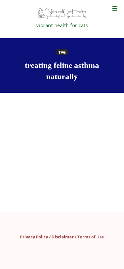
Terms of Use (90, 237)
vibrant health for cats (62, 25)
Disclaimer (63, 237)
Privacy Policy (34, 237)
